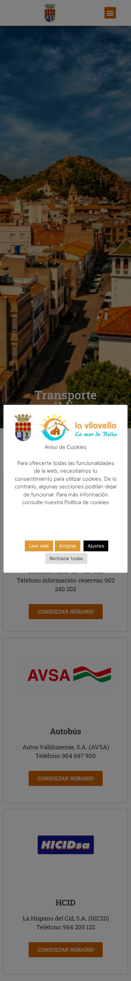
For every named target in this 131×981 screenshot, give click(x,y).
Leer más (39, 546)
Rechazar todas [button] (66, 558)
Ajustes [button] (96, 546)
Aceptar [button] (67, 546)
